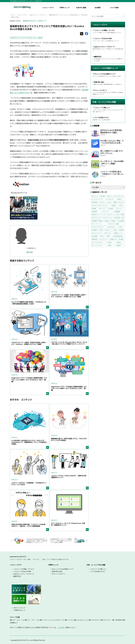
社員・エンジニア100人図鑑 (96, 565)
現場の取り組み (99, 82)
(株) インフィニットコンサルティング (52, 620)
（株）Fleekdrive (116, 620)
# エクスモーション (31, 37)
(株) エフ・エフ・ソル (17, 620)
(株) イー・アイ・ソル (32, 620)
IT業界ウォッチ (53, 565)
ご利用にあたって (19, 610)
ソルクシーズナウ (16, 565)
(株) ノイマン (69, 620)
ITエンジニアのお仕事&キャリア (105, 74)
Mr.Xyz (29, 252)
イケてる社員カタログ (101, 117)
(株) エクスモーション (81, 620)
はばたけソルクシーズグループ (34, 21)
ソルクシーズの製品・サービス (104, 30)
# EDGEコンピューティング (17, 37)
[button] (123, 16)
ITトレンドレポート (100, 90)
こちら (60, 627)
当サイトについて (19, 608)
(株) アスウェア (106, 620)
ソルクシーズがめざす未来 (103, 38)
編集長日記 (97, 56)
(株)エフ (15, 622)
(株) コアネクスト (94, 620)
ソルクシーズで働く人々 (102, 107)
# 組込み (40, 37)
